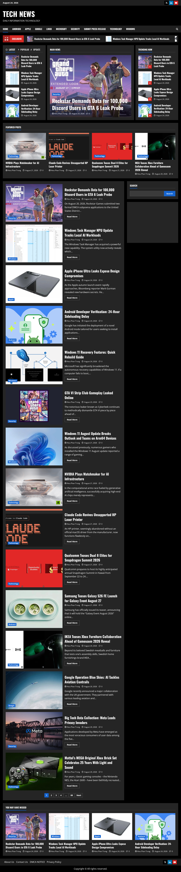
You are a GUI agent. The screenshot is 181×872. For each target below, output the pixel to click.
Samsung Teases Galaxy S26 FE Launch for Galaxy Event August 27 (34, 609)
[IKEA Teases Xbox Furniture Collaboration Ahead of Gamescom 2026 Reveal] (155, 146)
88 (72, 795)
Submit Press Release (95, 29)
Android (16, 29)
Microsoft (61, 29)
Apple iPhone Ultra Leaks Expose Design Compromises (12, 94)
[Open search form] (177, 29)
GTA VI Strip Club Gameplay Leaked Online (34, 406)
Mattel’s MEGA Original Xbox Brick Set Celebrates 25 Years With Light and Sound (34, 772)
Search (133, 185)
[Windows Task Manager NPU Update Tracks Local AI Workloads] (69, 826)
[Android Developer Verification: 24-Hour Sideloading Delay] (155, 826)
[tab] (12, 50)
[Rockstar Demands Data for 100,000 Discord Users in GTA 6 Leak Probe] (90, 86)
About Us (9, 862)
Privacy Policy (54, 862)
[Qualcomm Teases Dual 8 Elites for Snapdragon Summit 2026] (112, 146)
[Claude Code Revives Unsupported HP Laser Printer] (69, 146)
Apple (28, 29)
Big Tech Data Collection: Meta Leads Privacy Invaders (34, 731)
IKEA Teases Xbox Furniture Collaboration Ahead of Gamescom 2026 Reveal (153, 166)
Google (38, 29)
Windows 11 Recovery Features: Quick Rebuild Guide (34, 365)
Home (5, 29)
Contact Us (22, 862)
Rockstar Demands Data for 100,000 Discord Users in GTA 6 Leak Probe (67, 39)
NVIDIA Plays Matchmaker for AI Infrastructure (22, 164)
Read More (73, 217)
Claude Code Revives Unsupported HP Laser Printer (68, 164)
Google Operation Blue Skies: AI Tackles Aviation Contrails (34, 690)
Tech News (19, 13)
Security (75, 29)
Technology (116, 29)
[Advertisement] (152, 222)
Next (79, 795)
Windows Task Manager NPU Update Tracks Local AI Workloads (141, 39)
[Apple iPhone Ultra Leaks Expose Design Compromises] (112, 826)
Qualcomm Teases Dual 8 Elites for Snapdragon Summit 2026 (110, 164)
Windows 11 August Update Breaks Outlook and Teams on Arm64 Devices (34, 446)
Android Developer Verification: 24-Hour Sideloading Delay (12, 110)
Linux (49, 29)
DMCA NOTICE (37, 862)
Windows (130, 29)
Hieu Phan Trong (60, 113)
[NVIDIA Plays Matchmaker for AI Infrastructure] (26, 146)
